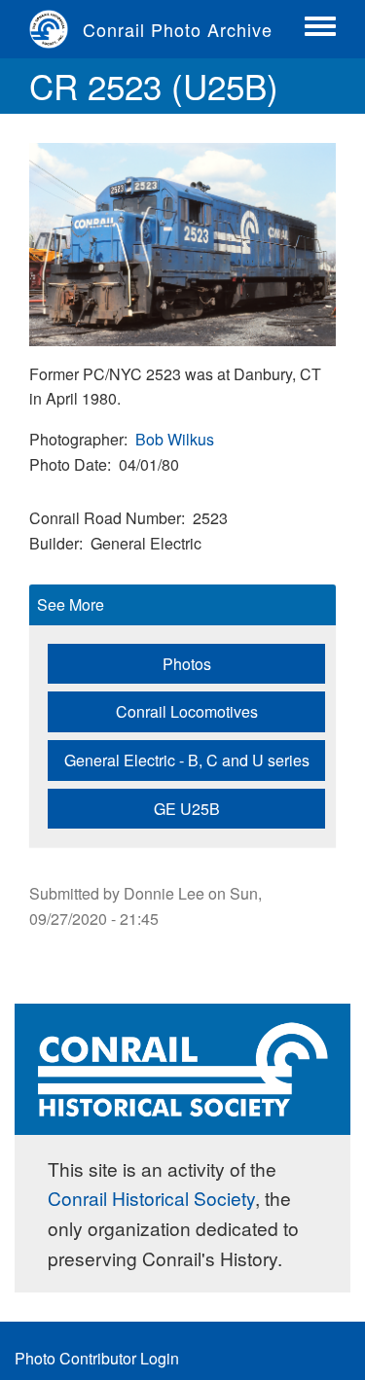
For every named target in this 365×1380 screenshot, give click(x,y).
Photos (187, 664)
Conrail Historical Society (151, 1198)
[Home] (56, 29)
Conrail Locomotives (187, 711)
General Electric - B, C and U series (187, 760)
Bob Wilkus (174, 439)
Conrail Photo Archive (178, 29)
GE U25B (187, 808)
